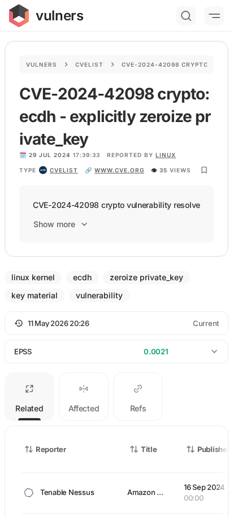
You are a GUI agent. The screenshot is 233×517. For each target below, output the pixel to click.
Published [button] (214, 449)
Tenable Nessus (67, 492)
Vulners (41, 64)
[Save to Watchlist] (204, 170)
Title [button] (149, 449)
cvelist (64, 170)
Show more (54, 224)
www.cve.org (119, 170)
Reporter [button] (51, 449)
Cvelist (89, 64)
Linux (166, 154)
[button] (116, 323)
